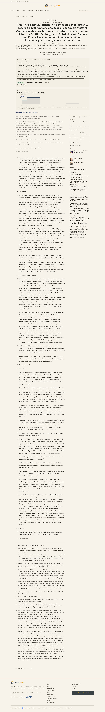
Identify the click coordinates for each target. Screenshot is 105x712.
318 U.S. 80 (39, 399)
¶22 (18, 537)
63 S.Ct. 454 (47, 399)
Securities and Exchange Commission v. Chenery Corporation (37, 76)
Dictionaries (39, 10)
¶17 (18, 462)
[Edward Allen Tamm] (71, 163)
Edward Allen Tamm (78, 162)
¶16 (18, 456)
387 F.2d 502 (54, 556)
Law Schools (50, 694)
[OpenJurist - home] (52, 5)
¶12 (18, 405)
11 (16, 656)
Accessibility (26, 708)
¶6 (18, 312)
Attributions (52, 708)
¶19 (18, 479)
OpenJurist (18, 16)
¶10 (18, 372)
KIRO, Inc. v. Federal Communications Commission (45, 74)
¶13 (18, 420)
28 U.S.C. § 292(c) (39, 545)
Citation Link (78, 126)
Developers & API (76, 684)
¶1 (18, 157)
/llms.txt (74, 686)
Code (18, 10)
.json (23, 668)
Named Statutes (51, 696)
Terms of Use (60, 708)
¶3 (18, 228)
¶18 (18, 470)
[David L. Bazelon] (71, 159)
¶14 (18, 433)
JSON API (74, 688)
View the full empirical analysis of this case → (27, 112)
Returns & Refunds (42, 708)
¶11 (18, 387)
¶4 (18, 255)
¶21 (18, 531)
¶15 (18, 439)
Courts (24, 10)
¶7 (18, 345)
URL (72, 126)
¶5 (18, 278)
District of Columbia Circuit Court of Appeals (52, 52)
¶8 (18, 356)
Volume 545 (24, 16)
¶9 (18, 364)
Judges (30, 10)
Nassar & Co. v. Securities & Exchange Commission (43, 67)
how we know (46, 82)
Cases (12, 10)
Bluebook (86, 126)
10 (43, 458)
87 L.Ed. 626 (55, 399)
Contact (34, 708)
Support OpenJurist (83, 693)
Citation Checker (51, 702)
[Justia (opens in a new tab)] (29, 697)
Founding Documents (52, 698)
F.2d (30, 16)
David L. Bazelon (78, 158)
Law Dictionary (50, 688)
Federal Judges (50, 690)
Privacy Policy (68, 708)
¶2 (18, 195)
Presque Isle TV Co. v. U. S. (43, 556)
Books (47, 10)
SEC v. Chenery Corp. (29, 399)
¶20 (18, 494)
